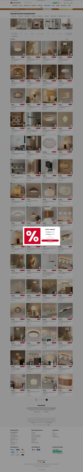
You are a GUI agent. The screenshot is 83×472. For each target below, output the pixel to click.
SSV (50, 238)
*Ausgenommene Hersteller (50, 242)
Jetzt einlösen (50, 240)
